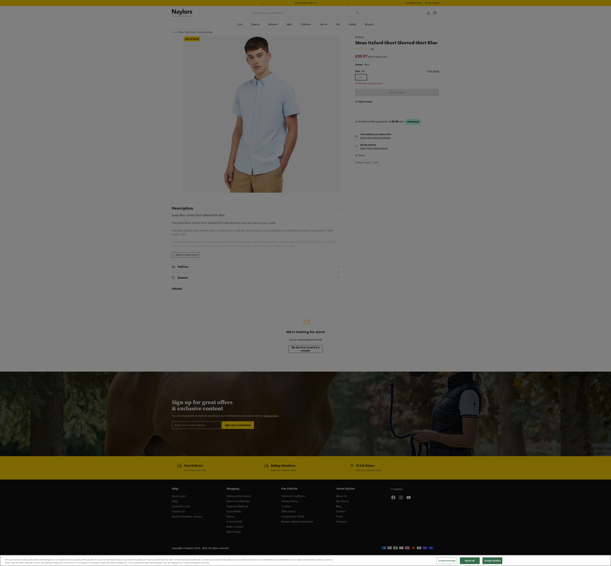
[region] (305, 560)
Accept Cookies (492, 560)
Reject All (470, 560)
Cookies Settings (446, 560)
